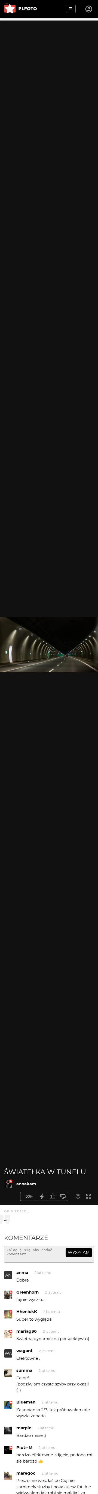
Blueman (25, 1402)
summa (24, 1370)
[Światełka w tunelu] (8, 1184)
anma (22, 1272)
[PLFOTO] (20, 8)
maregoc (25, 1473)
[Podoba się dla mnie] (52, 1196)
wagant (24, 1350)
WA (8, 1353)
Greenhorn (27, 1292)
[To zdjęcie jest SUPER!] (42, 1196)
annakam (26, 1183)
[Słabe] (63, 1196)
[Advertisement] (49, 70)
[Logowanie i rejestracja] (89, 9)
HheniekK (26, 1311)
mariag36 (26, 1331)
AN (8, 1275)
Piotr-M (24, 1447)
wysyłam (79, 1252)
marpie (23, 1427)
